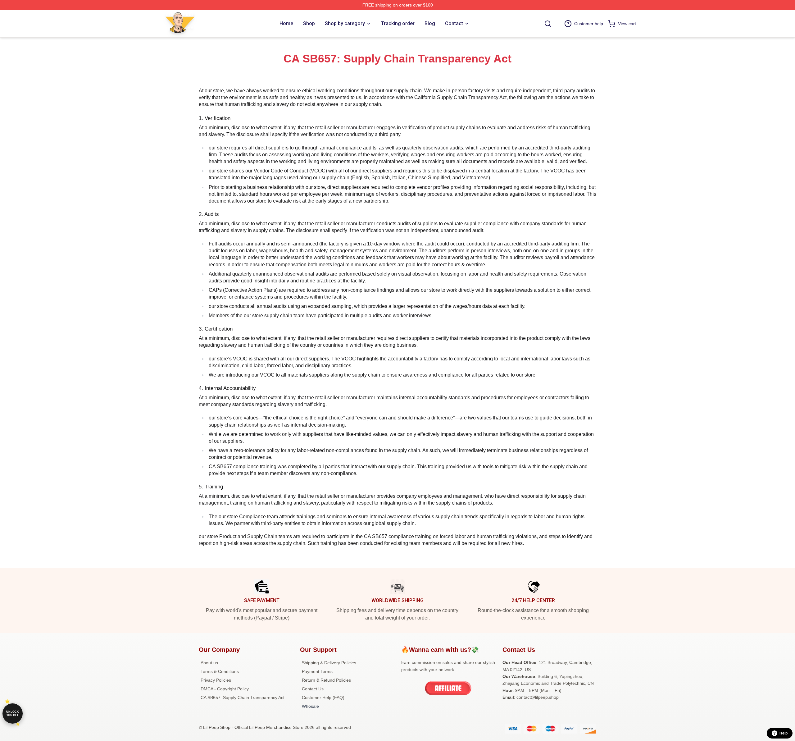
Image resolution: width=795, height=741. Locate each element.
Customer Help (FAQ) (323, 697)
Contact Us (313, 688)
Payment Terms (317, 671)
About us (209, 662)
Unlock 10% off (12, 713)
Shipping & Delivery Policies (329, 662)
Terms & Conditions (220, 671)
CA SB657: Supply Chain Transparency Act (242, 697)
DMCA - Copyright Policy (225, 688)
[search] (548, 23)
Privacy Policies (216, 680)
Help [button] (783, 733)
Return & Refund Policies (326, 680)
